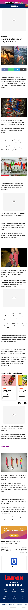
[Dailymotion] (21, 585)
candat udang (19, 541)
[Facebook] (7, 585)
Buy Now (6, 397)
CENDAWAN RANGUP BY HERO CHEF (8, 391)
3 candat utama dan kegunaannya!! (11, 40)
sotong (10, 543)
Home (2, 34)
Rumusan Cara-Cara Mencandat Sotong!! (6, 550)
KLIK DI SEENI (14, 535)
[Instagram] (10, 585)
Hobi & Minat (8, 34)
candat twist (12, 541)
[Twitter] (13, 585)
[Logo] (14, 577)
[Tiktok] (15, 585)
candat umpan (5, 543)
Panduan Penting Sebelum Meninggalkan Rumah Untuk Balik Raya (20, 551)
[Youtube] (18, 585)
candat (7, 541)
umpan (15, 543)
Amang (2, 43)
